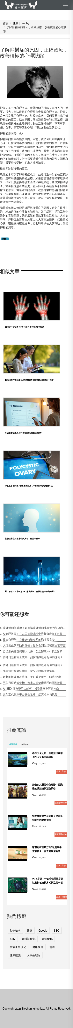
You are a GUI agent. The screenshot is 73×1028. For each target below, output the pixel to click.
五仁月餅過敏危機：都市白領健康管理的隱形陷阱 (33, 682)
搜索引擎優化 (18, 947)
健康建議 (15, 955)
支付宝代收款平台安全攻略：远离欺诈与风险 (30, 694)
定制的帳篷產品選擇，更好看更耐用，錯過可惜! (32, 677)
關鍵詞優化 (28, 939)
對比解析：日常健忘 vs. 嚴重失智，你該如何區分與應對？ (30, 591)
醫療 (29, 930)
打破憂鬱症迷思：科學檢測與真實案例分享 (23, 432)
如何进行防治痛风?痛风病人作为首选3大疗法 (24, 326)
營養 (52, 947)
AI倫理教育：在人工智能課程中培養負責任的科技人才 (34, 633)
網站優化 (47, 939)
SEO (56, 930)
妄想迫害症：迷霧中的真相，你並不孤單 (22, 538)
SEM (13, 939)
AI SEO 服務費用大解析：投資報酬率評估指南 (31, 688)
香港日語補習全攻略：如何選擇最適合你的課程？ (33, 657)
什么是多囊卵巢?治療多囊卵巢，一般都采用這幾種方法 (29, 485)
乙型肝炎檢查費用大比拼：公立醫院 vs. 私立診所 (32, 651)
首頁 (5, 23)
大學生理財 (33, 955)
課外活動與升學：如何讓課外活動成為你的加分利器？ (34, 628)
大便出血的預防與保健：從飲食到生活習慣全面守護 (34, 645)
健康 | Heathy (21, 23)
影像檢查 (15, 930)
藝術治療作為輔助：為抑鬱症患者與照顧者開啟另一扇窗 (29, 379)
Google (43, 930)
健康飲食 (37, 947)
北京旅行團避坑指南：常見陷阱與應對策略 (29, 671)
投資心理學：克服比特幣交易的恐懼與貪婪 (29, 639)
